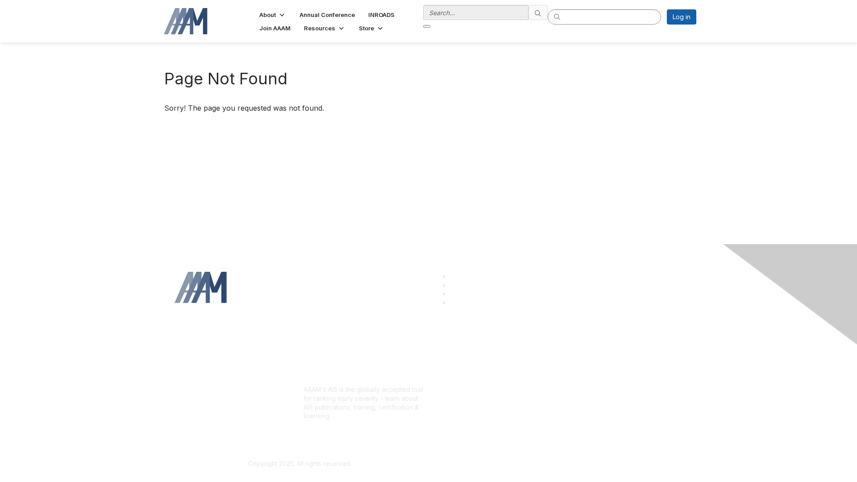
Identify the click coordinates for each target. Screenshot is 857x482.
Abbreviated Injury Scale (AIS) (476, 382)
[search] (538, 12)
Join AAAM (448, 373)
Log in (682, 17)
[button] (273, 14)
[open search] (426, 26)
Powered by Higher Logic (557, 464)
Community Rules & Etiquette (603, 382)
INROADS (445, 391)
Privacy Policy (582, 373)
